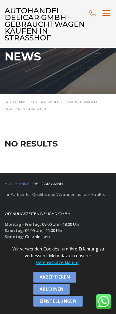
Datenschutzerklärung (57, 262)
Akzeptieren (55, 277)
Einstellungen (58, 301)
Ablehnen (51, 289)
